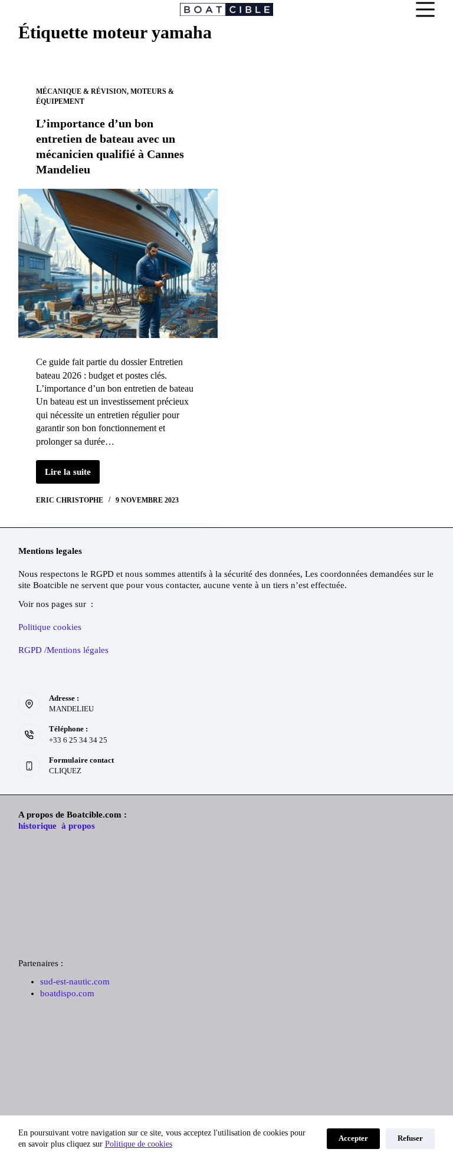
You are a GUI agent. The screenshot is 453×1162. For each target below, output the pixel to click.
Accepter (353, 1138)
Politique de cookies (138, 1144)
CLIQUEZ (65, 770)
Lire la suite (72, 475)
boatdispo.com (67, 993)
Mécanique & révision (81, 91)
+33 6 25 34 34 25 (78, 740)
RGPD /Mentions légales (63, 650)
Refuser (410, 1138)
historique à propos (56, 826)
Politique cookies (49, 627)
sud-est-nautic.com (75, 981)
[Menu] (425, 9)
